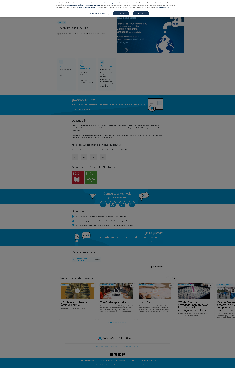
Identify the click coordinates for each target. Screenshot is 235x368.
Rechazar (121, 13)
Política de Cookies (163, 7)
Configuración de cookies (97, 13)
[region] (117, 8)
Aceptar (141, 13)
